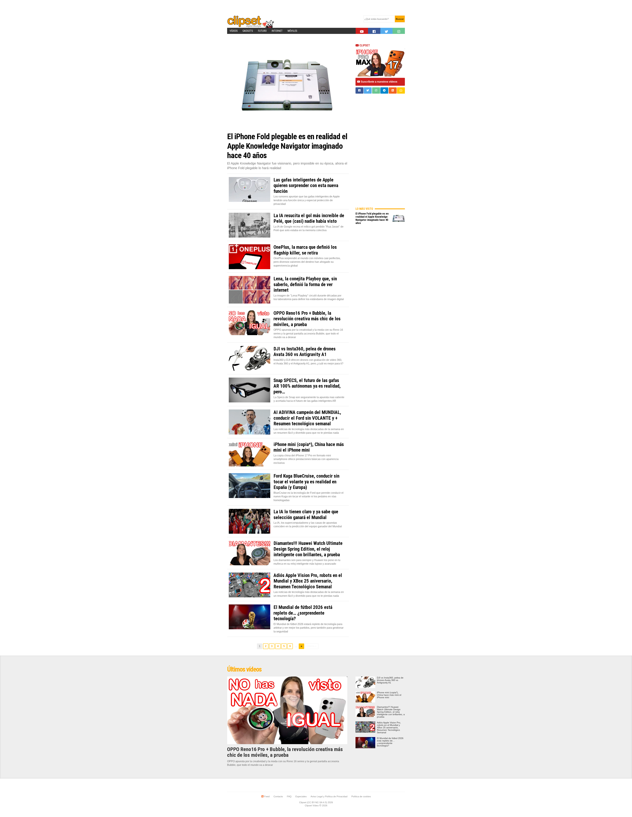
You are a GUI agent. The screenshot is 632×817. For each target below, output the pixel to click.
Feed (266, 796)
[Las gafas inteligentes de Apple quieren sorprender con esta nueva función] (249, 189)
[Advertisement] (287, 7)
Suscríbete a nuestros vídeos (378, 81)
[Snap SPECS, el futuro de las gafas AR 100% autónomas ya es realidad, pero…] (249, 390)
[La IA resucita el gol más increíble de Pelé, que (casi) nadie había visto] (249, 225)
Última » (311, 646)
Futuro (262, 30)
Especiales (301, 796)
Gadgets (248, 30)
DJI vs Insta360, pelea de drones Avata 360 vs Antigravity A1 (390, 680)
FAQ (289, 796)
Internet (277, 30)
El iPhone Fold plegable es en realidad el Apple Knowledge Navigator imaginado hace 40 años (372, 218)
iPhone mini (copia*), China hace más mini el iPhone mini (389, 695)
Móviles (292, 30)
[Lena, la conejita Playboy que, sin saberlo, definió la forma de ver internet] (249, 290)
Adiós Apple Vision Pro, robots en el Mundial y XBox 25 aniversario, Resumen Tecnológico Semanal (389, 727)
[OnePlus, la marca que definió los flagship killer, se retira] (249, 256)
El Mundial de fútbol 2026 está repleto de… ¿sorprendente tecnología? (390, 742)
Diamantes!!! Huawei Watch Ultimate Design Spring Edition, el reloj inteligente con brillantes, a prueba (391, 712)
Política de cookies (361, 796)
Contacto (278, 796)
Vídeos (234, 30)
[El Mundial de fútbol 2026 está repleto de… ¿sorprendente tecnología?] (249, 616)
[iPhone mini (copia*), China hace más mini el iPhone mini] (249, 454)
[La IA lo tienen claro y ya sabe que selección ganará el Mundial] (249, 521)
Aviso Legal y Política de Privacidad (329, 796)
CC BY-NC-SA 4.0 (317, 802)
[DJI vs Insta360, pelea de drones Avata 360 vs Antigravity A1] (249, 358)
